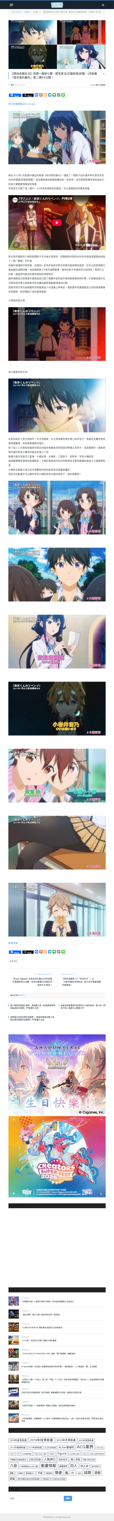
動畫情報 (13, 961)
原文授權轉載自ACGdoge (21, 103)
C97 (17, 1454)
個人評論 (75, 1459)
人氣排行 (50, 1459)
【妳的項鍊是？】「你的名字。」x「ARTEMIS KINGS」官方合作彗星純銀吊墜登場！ (81, 981)
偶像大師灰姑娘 (89, 1460)
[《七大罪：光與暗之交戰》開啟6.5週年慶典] (13, 1340)
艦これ (69, 1473)
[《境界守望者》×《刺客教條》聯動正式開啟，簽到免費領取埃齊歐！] (13, 1405)
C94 (11, 1454)
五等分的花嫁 (35, 1459)
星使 (12, 85)
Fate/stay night (41, 1454)
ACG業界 (85, 1447)
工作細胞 (20, 1473)
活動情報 (49, 1473)
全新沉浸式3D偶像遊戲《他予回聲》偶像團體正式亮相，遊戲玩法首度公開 (51, 1392)
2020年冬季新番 (50, 1448)
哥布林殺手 (95, 1466)
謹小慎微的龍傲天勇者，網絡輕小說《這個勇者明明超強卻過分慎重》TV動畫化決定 (32, 1006)
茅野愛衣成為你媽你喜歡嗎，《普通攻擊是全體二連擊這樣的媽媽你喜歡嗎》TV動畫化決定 (32, 1018)
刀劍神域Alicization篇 (29, 1466)
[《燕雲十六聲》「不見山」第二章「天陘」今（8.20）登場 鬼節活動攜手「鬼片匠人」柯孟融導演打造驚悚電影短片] (13, 1379)
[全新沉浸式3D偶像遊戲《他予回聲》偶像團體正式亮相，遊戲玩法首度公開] (13, 1392)
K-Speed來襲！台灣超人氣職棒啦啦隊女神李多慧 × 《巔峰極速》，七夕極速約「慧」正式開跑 (59, 1366)
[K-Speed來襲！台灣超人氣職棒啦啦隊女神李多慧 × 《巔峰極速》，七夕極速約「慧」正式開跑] (13, 1366)
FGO (52, 1453)
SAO (84, 1454)
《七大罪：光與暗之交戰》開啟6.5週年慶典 (38, 1340)
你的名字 (63, 1459)
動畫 (97, 85)
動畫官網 (13, 943)
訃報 (79, 1473)
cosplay (27, 1453)
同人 (73, 1465)
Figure (62, 1453)
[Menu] (11, 5)
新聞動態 (103, 85)
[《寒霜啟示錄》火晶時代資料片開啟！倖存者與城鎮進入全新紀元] (13, 1301)
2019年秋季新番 (35, 1447)
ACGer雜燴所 (66, 1447)
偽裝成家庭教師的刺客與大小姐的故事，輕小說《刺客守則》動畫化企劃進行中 (83, 1006)
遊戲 (97, 1473)
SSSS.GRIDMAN (96, 1453)
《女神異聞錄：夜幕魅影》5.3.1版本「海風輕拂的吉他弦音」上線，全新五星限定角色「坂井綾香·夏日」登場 (63, 1419)
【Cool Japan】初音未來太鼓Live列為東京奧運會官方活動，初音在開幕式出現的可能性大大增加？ (32, 981)
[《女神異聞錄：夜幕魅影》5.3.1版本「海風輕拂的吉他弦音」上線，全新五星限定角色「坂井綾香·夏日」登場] (13, 1417)
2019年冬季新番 (66, 1440)
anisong (100, 1447)
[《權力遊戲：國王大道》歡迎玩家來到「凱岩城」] (13, 1314)
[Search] (102, 5)
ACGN (93, 85)
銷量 (12, 1478)
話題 (87, 1472)
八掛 (13, 1465)
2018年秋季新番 (41, 1440)
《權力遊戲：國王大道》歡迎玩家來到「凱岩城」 (41, 1314)
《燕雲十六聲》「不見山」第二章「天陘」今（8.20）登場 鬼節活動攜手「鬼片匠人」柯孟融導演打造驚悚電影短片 (62, 1380)
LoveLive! (75, 1453)
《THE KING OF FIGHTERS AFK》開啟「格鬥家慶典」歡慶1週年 (48, 1353)
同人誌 (84, 1466)
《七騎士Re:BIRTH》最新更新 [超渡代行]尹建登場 (41, 1327)
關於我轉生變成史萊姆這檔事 (29, 1479)
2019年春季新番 (17, 1447)
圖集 (12, 1473)
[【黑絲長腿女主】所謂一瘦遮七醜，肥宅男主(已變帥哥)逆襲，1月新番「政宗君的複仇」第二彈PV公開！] (57, 44)
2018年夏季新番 (18, 1440)
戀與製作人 (30, 1473)
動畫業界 (63, 1466)
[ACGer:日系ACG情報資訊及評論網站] (57, 4)
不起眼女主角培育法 (18, 1459)
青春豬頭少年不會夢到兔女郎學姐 (54, 1479)
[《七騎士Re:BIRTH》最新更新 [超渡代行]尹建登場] (13, 1327)
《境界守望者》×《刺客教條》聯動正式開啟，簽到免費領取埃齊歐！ (49, 1405)
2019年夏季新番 (86, 1440)
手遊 (40, 1473)
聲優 (58, 1472)
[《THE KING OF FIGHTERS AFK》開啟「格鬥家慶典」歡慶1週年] (13, 1353)
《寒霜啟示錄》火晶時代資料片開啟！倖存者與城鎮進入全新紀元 (47, 1301)
